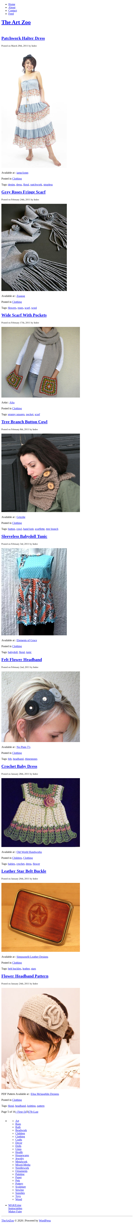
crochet (20, 863)
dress (19, 184)
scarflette (40, 528)
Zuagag (21, 295)
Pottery (19, 1183)
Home (11, 4)
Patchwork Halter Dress (23, 38)
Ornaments (21, 1171)
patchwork (36, 184)
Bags (18, 1123)
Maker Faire (15, 1211)
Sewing (19, 1189)
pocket (29, 414)
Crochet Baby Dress (19, 766)
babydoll (13, 652)
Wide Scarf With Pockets (24, 315)
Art (17, 1120)
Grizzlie (21, 517)
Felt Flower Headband (21, 659)
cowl (19, 528)
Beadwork (21, 1130)
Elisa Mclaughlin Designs (45, 1093)
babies (11, 863)
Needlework (22, 1167)
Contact (12, 10)
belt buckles (14, 968)
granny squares (16, 414)
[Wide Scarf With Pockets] (40, 396)
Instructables (15, 1208)
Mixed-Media (22, 1164)
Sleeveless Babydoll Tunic (24, 536)
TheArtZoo (7, 1220)
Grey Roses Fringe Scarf (23, 192)
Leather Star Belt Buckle (23, 871)
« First (18, 1111)
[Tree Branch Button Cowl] (40, 511)
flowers (12, 307)
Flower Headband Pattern (24, 976)
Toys (18, 1196)
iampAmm (22, 172)
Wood (18, 1199)
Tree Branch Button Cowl (24, 421)
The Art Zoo (16, 22)
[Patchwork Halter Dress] (34, 166)
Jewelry (19, 1158)
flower (36, 863)
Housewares (22, 1155)
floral (26, 184)
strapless (48, 184)
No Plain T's (23, 747)
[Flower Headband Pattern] (40, 1088)
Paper (18, 1177)
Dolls (18, 1145)
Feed (11, 13)
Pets (17, 1180)
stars (33, 968)
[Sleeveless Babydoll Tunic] (34, 634)
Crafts (18, 1139)
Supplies (20, 1193)
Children (17, 857)
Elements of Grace (27, 640)
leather (26, 968)
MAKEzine (14, 1205)
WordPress (45, 1220)
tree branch (52, 528)
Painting (19, 1174)
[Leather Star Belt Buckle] (40, 950)
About (11, 7)
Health (19, 1152)
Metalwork (21, 1161)
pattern (40, 1105)
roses (20, 307)
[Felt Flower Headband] (40, 741)
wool (34, 307)
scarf (27, 307)
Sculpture (20, 1186)
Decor (18, 1142)
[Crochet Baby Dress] (40, 846)
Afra (11, 402)
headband (18, 758)
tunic (29, 652)
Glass (18, 1149)
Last (36, 1111)
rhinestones (31, 758)
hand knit (28, 528)
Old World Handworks (29, 851)
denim (11, 184)
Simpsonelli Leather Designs (32, 956)
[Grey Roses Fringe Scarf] (34, 290)
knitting (31, 1105)
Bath (18, 1127)
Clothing (17, 178)
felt (10, 758)
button (11, 528)
